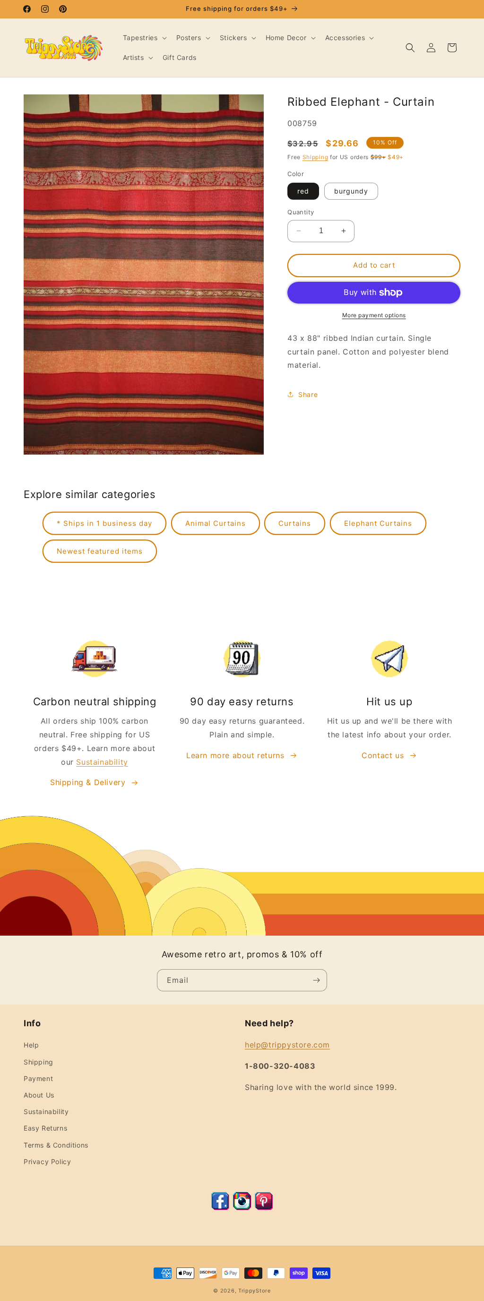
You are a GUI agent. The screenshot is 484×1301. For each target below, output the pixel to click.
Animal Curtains (215, 523)
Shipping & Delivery (87, 782)
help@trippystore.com (287, 1044)
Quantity (300, 212)
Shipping (315, 157)
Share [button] (308, 394)
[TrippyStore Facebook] (220, 1207)
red (303, 191)
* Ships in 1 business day (104, 523)
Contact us (383, 755)
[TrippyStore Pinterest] (263, 1207)
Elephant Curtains (378, 523)
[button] (144, 38)
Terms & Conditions (56, 1145)
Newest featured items (100, 551)
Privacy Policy (47, 1161)
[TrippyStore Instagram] (242, 1207)
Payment (38, 1078)
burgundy (351, 191)
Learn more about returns (235, 755)
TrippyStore (254, 1290)
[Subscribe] (316, 980)
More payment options (374, 315)
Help (31, 1045)
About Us (39, 1095)
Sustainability (102, 762)
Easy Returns (45, 1128)
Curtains (294, 523)
